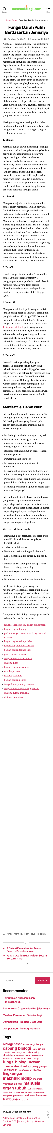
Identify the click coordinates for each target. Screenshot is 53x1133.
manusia (18, 933)
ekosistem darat (37, 1055)
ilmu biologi (22, 1066)
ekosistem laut (8, 1058)
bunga (39, 1044)
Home (8, 20)
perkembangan (39, 1092)
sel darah (41, 933)
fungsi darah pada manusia (18, 658)
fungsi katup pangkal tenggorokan (21, 688)
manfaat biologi (12, 1083)
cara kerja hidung (13, 675)
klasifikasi (37, 1070)
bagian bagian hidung (15, 629)
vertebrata (25, 1100)
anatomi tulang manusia (16, 692)
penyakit (16, 1092)
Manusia (14, 20)
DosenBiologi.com (21, 1111)
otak (29, 1089)
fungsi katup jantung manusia (19, 684)
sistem (32, 1096)
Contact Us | (35, 1117)
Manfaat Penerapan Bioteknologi (22, 1015)
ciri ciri (41, 1049)
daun (25, 1052)
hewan (34, 1062)
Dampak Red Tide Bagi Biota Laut (22, 1021)
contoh (6, 1052)
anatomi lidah (11, 662)
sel (27, 1095)
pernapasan (7, 1096)
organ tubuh (29, 933)
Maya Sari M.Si (18, 39)
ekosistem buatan (23, 1055)
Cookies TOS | (10, 1121)
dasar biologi (16, 1052)
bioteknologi (29, 1044)
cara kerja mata (12, 671)
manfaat (37, 1078)
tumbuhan (11, 1099)
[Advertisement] (26, 815)
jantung (35, 1067)
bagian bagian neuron (15, 679)
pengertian (7, 1092)
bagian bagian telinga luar (17, 649)
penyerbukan (26, 1092)
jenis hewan (10, 1069)
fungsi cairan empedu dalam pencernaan (25, 624)
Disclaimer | (22, 1117)
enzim (17, 1058)
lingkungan (13, 1073)
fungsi (10, 933)
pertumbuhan (18, 1096)
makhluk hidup (17, 1078)
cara (35, 1049)
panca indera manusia (15, 654)
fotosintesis (26, 1058)
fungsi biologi (15, 1062)
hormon (8, 1066)
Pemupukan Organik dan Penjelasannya (26, 1008)
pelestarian (37, 1089)
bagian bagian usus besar (17, 667)
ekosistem (9, 1055)
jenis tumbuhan (25, 1070)
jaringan (43, 1066)
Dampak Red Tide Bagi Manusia (21, 1028)
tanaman (42, 1095)
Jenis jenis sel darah (13, 327)
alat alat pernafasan (14, 697)
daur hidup (33, 1052)
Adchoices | (9, 1117)
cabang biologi (17, 1048)
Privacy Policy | (26, 1121)
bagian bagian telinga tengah (19, 645)
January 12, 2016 (40, 39)
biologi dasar (12, 1044)
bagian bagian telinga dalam (18, 641)
